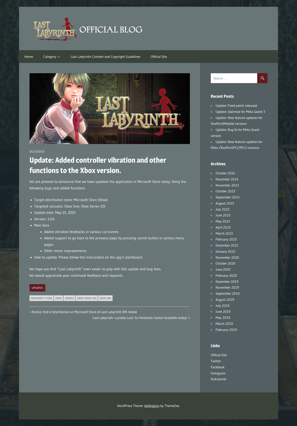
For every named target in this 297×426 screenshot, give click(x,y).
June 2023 (223, 215)
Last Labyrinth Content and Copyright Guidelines (105, 56)
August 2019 (225, 299)
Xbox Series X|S (86, 298)
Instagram (218, 373)
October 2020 (225, 263)
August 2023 (225, 203)
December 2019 (227, 281)
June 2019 (223, 311)
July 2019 (222, 305)
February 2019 (226, 329)
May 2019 (223, 317)
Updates (37, 288)
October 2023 (225, 191)
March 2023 (224, 233)
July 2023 (222, 209)
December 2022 (227, 245)
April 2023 (223, 227)
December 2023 (227, 179)
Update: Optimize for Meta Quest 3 (240, 111)
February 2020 (226, 275)
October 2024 (225, 173)
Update (69, 298)
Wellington (151, 406)
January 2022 (225, 251)
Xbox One (105, 298)
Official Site (159, 56)
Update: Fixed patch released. (236, 105)
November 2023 (227, 185)
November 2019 (227, 287)
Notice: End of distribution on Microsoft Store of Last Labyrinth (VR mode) (84, 312)
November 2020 (227, 257)
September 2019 (227, 293)
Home (28, 56)
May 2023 (223, 221)
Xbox (58, 298)
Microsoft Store (41, 298)
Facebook (218, 367)
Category (49, 56)
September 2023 (227, 197)
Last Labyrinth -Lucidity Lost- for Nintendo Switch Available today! (140, 318)
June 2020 (223, 269)
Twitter (216, 361)
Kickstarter (218, 379)
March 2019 (224, 323)
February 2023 (226, 239)
